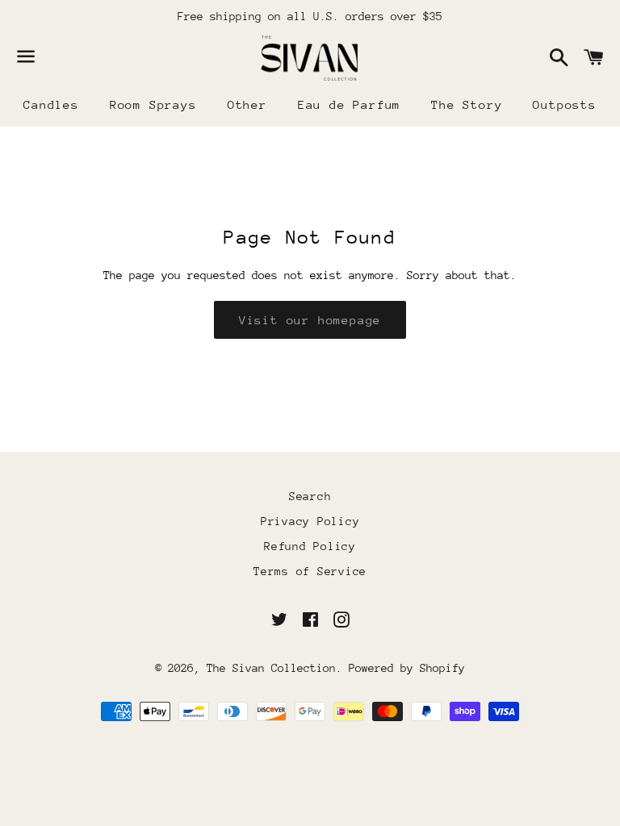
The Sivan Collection (271, 667)
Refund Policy (310, 546)
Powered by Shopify (407, 667)
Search (310, 496)
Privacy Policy (310, 521)
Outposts (564, 104)
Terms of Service (310, 571)
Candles (51, 104)
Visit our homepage (310, 320)
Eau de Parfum (349, 104)
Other (247, 104)
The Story (466, 104)
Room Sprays (153, 104)
